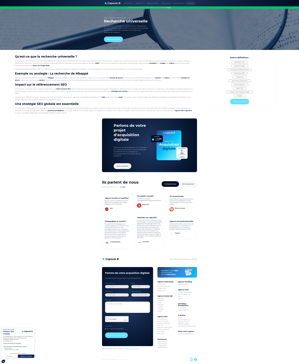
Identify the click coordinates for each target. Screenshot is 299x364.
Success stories (162, 344)
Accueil (180, 317)
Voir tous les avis (188, 184)
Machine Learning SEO (165, 327)
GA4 (179, 296)
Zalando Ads (161, 290)
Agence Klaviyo (183, 284)
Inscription (109, 326)
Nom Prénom (110, 283)
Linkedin (160, 307)
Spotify (159, 311)
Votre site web (136, 291)
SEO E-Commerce (163, 329)
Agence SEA (139, 3)
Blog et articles (162, 341)
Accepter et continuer (26, 356)
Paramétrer (10, 356)
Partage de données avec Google (11, 349)
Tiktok (159, 302)
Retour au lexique (113, 39)
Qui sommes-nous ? (178, 3)
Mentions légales (183, 324)
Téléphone (109, 291)
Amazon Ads (161, 288)
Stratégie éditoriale (163, 323)
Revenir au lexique (239, 101)
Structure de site (162, 321)
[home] (112, 3)
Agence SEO (128, 3)
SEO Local (160, 333)
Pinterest (160, 305)
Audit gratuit (190, 3)
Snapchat (160, 309)
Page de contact (183, 322)
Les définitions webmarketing (162, 346)
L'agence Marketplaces (185, 334)
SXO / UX (160, 325)
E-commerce (182, 308)
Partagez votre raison (132, 349)
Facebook (160, 298)
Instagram (160, 300)
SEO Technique (162, 319)
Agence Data (165, 3)
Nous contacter (122, 166)
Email (133, 283)
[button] (3, 361)
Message (108, 300)
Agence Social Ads (152, 3)
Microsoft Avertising (164, 286)
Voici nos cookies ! (8, 348)
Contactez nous (170, 184)
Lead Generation (183, 310)
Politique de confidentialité (187, 326)
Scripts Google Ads (184, 294)
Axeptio (180, 298)
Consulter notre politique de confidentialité (12, 343)
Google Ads (161, 284)
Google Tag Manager (185, 292)
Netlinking (161, 331)
